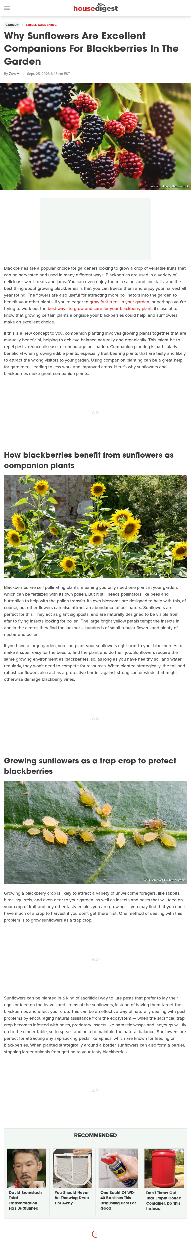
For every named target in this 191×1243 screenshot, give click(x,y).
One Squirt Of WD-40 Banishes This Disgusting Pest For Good (118, 1201)
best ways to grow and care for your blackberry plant (100, 308)
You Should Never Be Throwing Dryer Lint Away (72, 1198)
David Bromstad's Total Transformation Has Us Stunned (25, 1201)
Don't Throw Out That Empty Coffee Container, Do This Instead (163, 1201)
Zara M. (14, 73)
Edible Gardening (41, 25)
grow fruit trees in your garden (119, 302)
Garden (12, 25)
